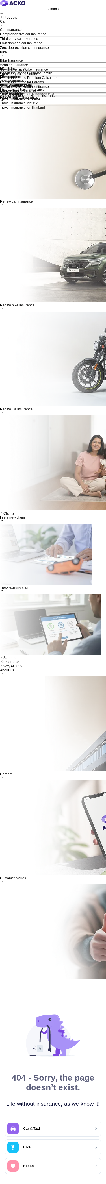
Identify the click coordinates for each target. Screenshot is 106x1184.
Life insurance (11, 77)
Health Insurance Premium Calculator (29, 78)
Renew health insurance (19, 97)
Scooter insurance (14, 65)
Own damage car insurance (21, 43)
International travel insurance (22, 90)
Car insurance (11, 30)
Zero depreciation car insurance (24, 48)
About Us (7, 670)
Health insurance (13, 69)
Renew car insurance (16, 201)
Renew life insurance (16, 409)
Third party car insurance (19, 39)
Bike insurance (11, 60)
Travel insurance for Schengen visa (27, 94)
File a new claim (12, 517)
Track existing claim (15, 587)
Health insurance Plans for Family (26, 73)
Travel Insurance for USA (19, 103)
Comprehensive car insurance (23, 34)
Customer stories (13, 878)
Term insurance (12, 81)
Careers (6, 774)
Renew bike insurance (17, 305)
